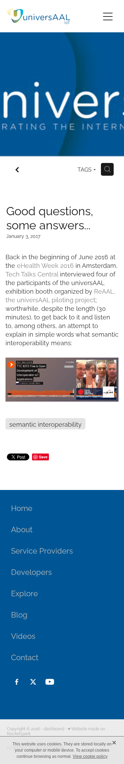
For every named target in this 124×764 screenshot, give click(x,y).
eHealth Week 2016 (45, 265)
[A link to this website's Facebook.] (16, 681)
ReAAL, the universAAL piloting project (60, 295)
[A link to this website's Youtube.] (49, 681)
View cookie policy (90, 756)
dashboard (54, 728)
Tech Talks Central (32, 273)
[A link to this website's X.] (33, 681)
